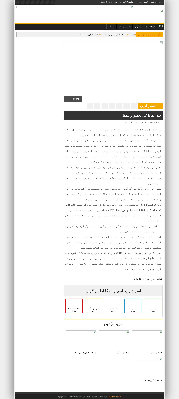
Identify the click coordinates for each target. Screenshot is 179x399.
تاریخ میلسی (156, 352)
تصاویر (138, 26)
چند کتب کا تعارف (141, 279)
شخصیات (150, 26)
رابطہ (111, 26)
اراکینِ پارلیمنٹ (106, 2)
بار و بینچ (118, 2)
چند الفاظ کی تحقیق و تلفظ (116, 35)
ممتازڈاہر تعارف (156, 2)
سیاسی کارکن (128, 2)
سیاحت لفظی (123, 352)
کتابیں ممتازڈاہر (142, 2)
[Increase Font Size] (69, 122)
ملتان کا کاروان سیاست (89, 35)
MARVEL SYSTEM (115, 397)
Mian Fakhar (154, 122)
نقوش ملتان (124, 26)
